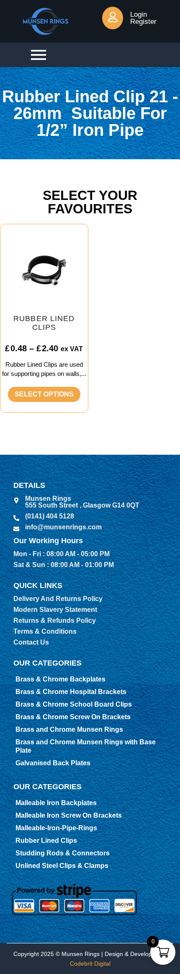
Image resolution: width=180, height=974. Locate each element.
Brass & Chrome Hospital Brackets (70, 691)
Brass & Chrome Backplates (60, 679)
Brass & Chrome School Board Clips (73, 704)
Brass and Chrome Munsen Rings (69, 729)
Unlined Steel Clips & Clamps (61, 865)
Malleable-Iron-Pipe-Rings (56, 828)
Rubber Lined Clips (46, 840)
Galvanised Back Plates (52, 763)
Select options (44, 394)
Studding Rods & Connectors (62, 853)
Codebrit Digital (90, 963)
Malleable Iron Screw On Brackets (68, 815)
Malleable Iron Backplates (56, 802)
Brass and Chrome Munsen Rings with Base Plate (85, 746)
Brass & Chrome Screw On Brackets (73, 716)
